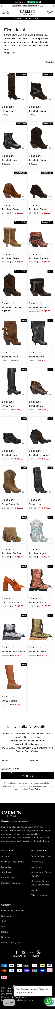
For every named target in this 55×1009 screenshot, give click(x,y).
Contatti (34, 890)
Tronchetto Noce (10, 356)
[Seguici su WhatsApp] (39, 952)
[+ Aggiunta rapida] (23, 98)
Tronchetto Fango (10, 258)
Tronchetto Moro (37, 406)
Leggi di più (9, 52)
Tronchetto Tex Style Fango (11, 553)
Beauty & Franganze (11, 942)
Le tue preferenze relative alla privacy (17, 1000)
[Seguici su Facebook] (16, 952)
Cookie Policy (37, 867)
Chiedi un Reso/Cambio (12, 861)
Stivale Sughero (9, 701)
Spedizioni (6, 872)
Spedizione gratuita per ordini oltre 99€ (27, 6)
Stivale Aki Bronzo (37, 602)
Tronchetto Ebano (37, 111)
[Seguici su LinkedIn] (31, 952)
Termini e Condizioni (40, 856)
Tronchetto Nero (9, 160)
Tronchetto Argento (38, 553)
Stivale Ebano (8, 111)
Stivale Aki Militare (37, 651)
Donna (17, 18)
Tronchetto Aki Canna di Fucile (13, 651)
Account (5, 856)
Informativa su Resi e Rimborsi (41, 874)
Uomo (28, 18)
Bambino (5, 937)
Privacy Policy (34, 789)
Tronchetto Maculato (11, 307)
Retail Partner (21, 997)
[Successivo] (54, 6)
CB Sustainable (8, 877)
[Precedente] (1, 6)
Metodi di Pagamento (11, 883)
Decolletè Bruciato (10, 602)
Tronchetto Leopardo (39, 455)
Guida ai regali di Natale (12, 910)
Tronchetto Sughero (38, 258)
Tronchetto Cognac (11, 209)
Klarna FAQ (6, 867)
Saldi (3, 921)
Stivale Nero (8, 406)
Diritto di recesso (39, 895)
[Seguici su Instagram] (24, 952)
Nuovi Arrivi (6, 916)
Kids (37, 18)
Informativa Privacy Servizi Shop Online (40, 883)
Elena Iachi (8, 107)
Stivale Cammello (10, 504)
